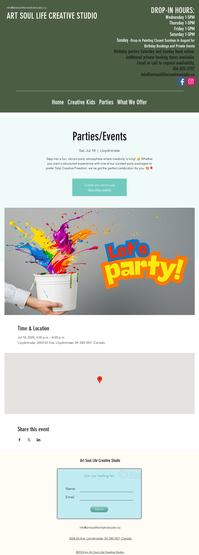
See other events (99, 190)
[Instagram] (191, 81)
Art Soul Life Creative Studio (100, 460)
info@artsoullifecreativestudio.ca (26, 7)
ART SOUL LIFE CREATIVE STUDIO (52, 16)
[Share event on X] (29, 439)
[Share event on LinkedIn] (38, 439)
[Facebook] (181, 81)
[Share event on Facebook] (19, 439)
